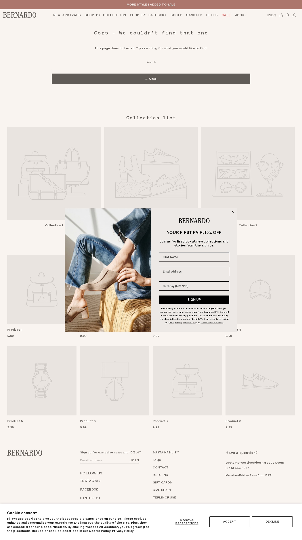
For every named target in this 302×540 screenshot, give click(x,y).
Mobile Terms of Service (212, 323)
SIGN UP (194, 300)
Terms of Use (189, 323)
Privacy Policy (123, 531)
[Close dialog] (233, 212)
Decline (272, 521)
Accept (229, 521)
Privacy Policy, (175, 323)
